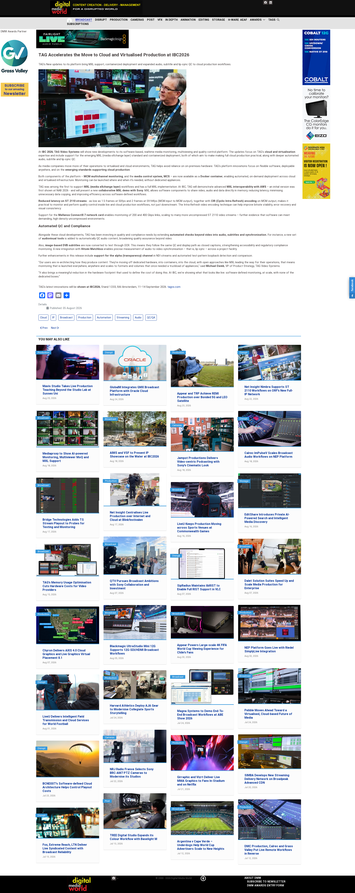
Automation (104, 317)
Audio (138, 317)
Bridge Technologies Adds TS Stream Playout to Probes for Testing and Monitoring (63, 523)
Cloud (43, 317)
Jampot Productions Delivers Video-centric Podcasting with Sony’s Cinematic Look (198, 461)
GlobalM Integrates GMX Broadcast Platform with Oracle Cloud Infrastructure (134, 390)
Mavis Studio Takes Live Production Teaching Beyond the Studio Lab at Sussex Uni (68, 389)
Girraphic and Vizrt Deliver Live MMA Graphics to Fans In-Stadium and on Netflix (201, 780)
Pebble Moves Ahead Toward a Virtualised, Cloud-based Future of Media (268, 713)
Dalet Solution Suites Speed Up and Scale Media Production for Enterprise (269, 584)
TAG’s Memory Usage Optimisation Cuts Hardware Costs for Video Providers (67, 586)
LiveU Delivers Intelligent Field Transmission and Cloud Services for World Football (66, 720)
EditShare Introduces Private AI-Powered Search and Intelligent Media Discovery (267, 518)
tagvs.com (174, 286)
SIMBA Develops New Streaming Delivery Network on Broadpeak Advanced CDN (266, 779)
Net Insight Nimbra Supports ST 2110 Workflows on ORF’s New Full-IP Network (268, 390)
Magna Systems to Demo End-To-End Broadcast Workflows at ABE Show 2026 (200, 714)
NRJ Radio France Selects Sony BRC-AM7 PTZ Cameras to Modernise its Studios (131, 772)
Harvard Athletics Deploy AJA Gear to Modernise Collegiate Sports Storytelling (134, 709)
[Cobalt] (316, 57)
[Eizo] (316, 114)
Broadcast (66, 317)
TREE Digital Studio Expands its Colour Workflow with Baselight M (133, 837)
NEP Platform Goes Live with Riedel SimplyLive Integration (269, 649)
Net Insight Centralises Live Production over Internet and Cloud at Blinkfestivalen (130, 516)
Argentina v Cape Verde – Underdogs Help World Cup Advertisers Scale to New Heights (200, 845)
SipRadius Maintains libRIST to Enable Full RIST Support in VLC (199, 587)
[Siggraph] (316, 171)
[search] (279, 19)
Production (84, 317)
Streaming (123, 317)
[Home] (70, 19)
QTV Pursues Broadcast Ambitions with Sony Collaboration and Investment (134, 584)
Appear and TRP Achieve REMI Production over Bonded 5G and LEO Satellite (202, 397)
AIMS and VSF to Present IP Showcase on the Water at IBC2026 (134, 454)
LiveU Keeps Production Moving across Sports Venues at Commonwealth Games (199, 527)
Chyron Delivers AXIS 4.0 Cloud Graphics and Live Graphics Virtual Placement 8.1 (66, 654)
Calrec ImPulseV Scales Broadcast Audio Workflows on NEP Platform (268, 454)
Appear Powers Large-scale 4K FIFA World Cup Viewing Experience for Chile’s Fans (202, 648)
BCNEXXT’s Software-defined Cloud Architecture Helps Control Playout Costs (67, 787)
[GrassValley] (14, 56)
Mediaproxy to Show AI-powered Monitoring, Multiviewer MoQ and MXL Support (66, 457)
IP (53, 317)
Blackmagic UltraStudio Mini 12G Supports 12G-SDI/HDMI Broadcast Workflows (134, 649)
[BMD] (82, 38)
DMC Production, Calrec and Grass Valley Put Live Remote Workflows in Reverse (268, 849)
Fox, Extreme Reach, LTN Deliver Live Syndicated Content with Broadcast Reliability (65, 848)
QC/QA (151, 317)
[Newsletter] (14, 89)
